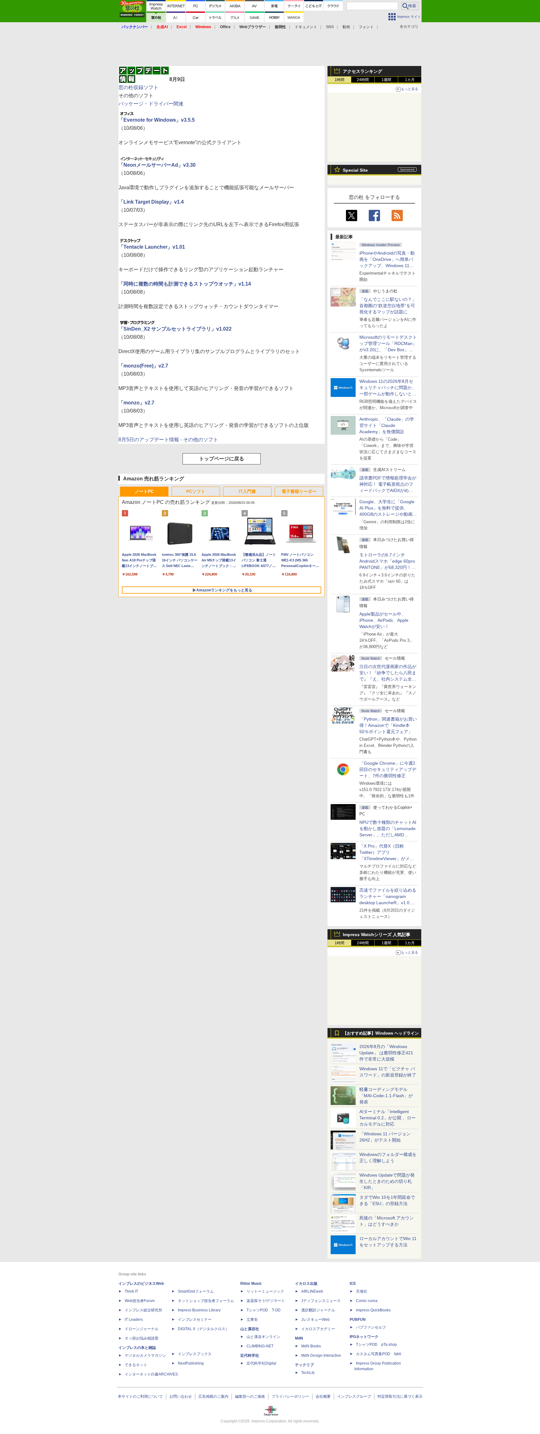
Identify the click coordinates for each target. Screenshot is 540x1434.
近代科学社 (249, 1355)
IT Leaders (134, 1319)
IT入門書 (247, 491)
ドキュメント (306, 27)
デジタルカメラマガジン (145, 1355)
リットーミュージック (265, 1291)
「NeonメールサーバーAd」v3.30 (157, 165)
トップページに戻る (221, 458)
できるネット (136, 1365)
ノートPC (144, 491)
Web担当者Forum (140, 1301)
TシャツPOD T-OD (264, 1310)
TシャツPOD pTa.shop (376, 1344)
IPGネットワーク (364, 1337)
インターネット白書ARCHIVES (151, 1374)
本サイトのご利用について (140, 1396)
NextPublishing (191, 1363)
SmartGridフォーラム (196, 1291)
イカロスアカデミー (318, 1329)
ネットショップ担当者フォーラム (206, 1301)
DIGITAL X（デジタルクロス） (203, 1329)
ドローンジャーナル (141, 1329)
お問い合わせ (180, 1396)
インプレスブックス (195, 1354)
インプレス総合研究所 (143, 1310)
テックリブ (304, 1365)
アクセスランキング (362, 71)
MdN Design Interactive (321, 1355)
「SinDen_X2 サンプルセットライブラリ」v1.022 (175, 329)
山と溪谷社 (249, 1329)
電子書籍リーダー (299, 491)
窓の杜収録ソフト (138, 87)
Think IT (131, 1291)
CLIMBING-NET (260, 1346)
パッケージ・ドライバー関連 (150, 103)
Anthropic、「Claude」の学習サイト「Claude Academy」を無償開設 (386, 425)
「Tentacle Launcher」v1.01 (151, 247)
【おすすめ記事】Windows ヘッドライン (381, 1033)
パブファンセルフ (371, 1327)
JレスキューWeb (315, 1319)
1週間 (386, 80)
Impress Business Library (199, 1310)
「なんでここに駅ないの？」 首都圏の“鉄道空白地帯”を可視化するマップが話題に (390, 305)
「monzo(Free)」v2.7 (143, 365)
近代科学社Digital (261, 1363)
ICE (353, 1283)
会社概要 (323, 1396)
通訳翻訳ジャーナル (318, 1310)
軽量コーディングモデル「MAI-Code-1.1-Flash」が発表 (386, 1095)
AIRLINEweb (312, 1291)
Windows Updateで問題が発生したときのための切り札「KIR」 (387, 1181)
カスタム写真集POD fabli (378, 1354)
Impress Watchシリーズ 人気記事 (376, 934)
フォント (366, 27)
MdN (299, 1338)
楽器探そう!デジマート (266, 1301)
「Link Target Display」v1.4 (151, 202)
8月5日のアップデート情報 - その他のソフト (168, 439)
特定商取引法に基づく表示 (400, 1396)
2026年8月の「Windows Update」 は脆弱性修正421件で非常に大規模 (386, 1053)
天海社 (361, 1291)
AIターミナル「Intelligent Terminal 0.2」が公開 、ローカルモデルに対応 (387, 1118)
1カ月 (410, 80)
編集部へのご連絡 (250, 1396)
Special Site (355, 170)
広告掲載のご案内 (213, 1396)
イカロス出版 (306, 1283)
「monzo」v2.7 (136, 402)
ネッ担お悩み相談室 (141, 1338)
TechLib (308, 1373)
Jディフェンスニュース (321, 1301)
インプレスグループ (354, 1396)
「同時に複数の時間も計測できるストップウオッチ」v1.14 (184, 283)
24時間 (363, 80)
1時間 (339, 80)
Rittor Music (251, 1283)
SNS (330, 27)
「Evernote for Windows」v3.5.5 (156, 120)
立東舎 (252, 1319)
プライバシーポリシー (290, 1396)
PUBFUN (358, 1319)
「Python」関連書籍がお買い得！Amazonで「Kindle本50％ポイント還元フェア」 (388, 725)
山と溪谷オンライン (263, 1337)
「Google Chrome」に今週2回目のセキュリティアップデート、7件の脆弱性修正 (387, 769)
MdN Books (311, 1346)
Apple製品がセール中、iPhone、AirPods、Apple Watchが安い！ (383, 620)
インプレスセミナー (195, 1319)
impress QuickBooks (373, 1310)
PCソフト (195, 491)
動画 (346, 27)
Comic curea (367, 1301)
